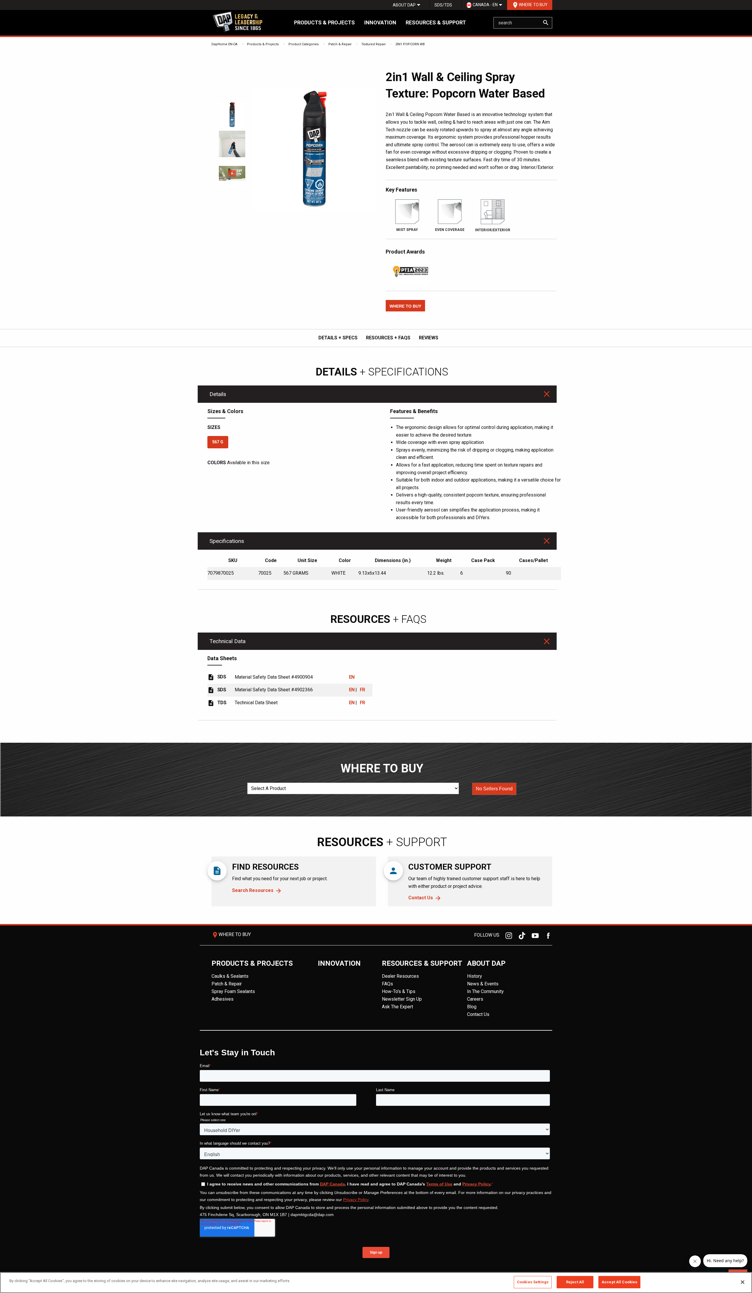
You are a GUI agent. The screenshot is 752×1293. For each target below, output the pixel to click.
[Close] (742, 1282)
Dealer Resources (400, 976)
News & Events (482, 984)
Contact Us (420, 897)
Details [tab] (217, 394)
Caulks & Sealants (230, 976)
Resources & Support (436, 22)
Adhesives (223, 999)
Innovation (380, 22)
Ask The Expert (397, 1006)
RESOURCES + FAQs (388, 338)
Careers (475, 999)
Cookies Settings (532, 1282)
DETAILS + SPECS (337, 338)
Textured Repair (373, 44)
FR (362, 689)
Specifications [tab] (226, 541)
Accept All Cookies (619, 1282)
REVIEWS (428, 338)
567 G (217, 442)
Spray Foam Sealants (233, 991)
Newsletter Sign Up (402, 999)
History (474, 976)
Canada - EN (485, 4)
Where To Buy (530, 5)
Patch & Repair (340, 44)
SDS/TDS (443, 5)
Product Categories (303, 44)
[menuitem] (404, 5)
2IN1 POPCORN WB (410, 44)
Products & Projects (324, 22)
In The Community (485, 991)
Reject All (575, 1282)
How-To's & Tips (398, 991)
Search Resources (252, 890)
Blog (471, 1006)
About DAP (404, 5)
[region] (376, 1282)
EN (352, 677)
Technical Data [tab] (227, 641)
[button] (405, 305)
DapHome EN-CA (224, 44)
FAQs (387, 984)
